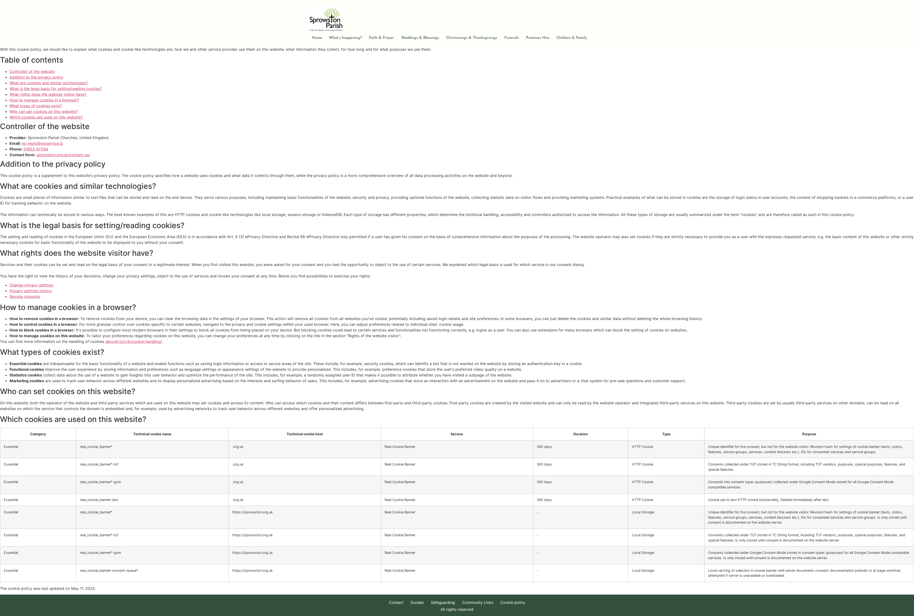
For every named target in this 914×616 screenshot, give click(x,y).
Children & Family (571, 38)
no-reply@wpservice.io (42, 143)
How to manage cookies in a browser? (44, 100)
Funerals (511, 38)
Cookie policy (512, 602)
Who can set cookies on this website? (44, 111)
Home (317, 38)
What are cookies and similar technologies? (49, 82)
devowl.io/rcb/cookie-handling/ (133, 341)
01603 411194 (36, 149)
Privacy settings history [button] (31, 290)
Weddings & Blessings (420, 38)
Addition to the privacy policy (36, 77)
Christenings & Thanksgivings (471, 38)
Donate (417, 602)
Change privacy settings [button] (31, 285)
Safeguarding (443, 602)
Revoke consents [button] (25, 296)
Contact (396, 602)
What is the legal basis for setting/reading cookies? (56, 88)
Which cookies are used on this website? (46, 117)
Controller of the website (32, 71)
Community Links (477, 602)
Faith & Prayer (381, 38)
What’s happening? (345, 38)
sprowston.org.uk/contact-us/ (63, 154)
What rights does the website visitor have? (48, 94)
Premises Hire (537, 38)
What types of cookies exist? (36, 105)
